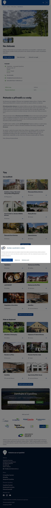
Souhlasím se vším (7, 260)
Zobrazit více (17, 260)
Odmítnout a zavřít (25, 260)
